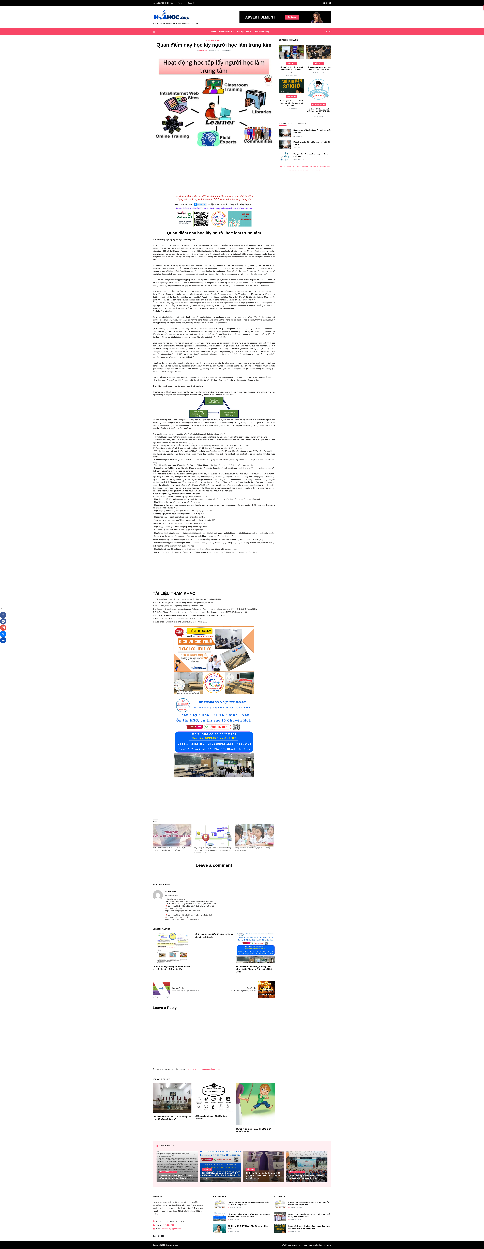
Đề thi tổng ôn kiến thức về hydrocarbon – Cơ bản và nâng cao (291, 69)
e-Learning (327, 1245)
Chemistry (181, 3)
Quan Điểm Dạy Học (214, 40)
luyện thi (293, 170)
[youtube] (330, 3)
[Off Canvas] (154, 32)
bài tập (282, 166)
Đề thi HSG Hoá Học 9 (168, 1172)
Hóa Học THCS (225, 31)
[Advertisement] (214, 170)
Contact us (296, 1245)
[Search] (330, 31)
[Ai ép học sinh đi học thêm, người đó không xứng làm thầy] (254, 835)
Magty (177, 1245)
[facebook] (324, 3)
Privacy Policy (306, 1245)
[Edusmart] (158, 895)
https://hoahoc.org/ (171, 895)
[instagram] (327, 3)
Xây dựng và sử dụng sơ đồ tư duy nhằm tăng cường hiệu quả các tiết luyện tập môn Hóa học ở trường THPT (213, 850)
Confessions (317, 1245)
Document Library (261, 31)
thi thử (301, 170)
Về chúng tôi (286, 1245)
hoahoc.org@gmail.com (171, 1229)
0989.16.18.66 (168, 1225)
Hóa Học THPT (243, 31)
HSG (298, 166)
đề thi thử (316, 170)
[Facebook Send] (3, 621)
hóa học (305, 166)
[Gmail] (3, 627)
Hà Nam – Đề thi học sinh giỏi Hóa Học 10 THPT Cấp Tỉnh (318, 111)
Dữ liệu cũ (171, 3)
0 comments (226, 50)
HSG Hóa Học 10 (318, 105)
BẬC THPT (291, 63)
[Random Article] (326, 31)
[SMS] (3, 634)
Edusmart (203, 50)
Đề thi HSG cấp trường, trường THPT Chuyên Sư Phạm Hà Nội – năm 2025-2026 (254, 969)
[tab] (282, 124)
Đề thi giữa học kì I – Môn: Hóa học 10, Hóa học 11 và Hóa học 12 (291, 103)
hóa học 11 (314, 166)
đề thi (308, 170)
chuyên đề (291, 166)
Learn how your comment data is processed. (204, 1069)
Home (213, 31)
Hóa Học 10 (291, 97)
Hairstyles (192, 3)
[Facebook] (3, 615)
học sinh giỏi (325, 166)
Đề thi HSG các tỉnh (297, 1172)
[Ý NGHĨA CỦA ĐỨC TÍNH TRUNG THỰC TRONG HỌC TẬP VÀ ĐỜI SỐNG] (172, 835)
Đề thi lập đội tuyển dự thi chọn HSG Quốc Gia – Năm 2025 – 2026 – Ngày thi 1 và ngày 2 (263, 1175)
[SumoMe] (3, 640)
